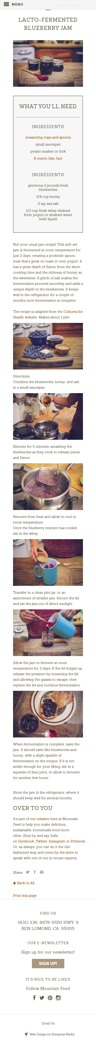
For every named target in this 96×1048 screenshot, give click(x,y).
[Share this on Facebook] (34, 872)
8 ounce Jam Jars (48, 159)
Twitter (41, 841)
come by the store (59, 853)
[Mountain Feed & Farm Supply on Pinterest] (50, 999)
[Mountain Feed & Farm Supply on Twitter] (41, 999)
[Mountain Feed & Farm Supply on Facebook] (34, 999)
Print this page (25, 896)
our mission (39, 819)
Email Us (48, 1023)
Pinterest (78, 841)
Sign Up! (48, 964)
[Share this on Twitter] (27, 872)
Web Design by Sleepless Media (52, 1034)
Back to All (25, 883)
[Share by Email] (41, 872)
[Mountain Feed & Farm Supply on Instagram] (58, 999)
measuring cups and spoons (48, 138)
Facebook (26, 841)
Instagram (57, 841)
